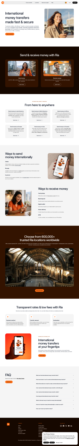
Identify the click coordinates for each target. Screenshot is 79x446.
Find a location (39, 290)
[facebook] (63, 426)
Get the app (42, 355)
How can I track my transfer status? (44, 408)
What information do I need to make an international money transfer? (52, 383)
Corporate (20, 431)
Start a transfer (10, 34)
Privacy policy (41, 425)
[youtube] (68, 426)
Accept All (46, 442)
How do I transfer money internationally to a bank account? (49, 404)
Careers (19, 428)
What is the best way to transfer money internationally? (49, 400)
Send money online (22, 430)
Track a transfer (29, 2)
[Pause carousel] (71, 250)
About (19, 425)
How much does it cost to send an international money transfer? (51, 379)
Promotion (40, 430)
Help (52, 2)
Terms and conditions (42, 428)
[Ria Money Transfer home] (2, 2)
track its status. (18, 165)
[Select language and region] (66, 3)
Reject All (52, 442)
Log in (70, 2)
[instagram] (61, 426)
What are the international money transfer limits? (47, 375)
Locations (37, 2)
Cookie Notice (41, 427)
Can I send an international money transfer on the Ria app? (49, 387)
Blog (19, 427)
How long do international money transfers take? (47, 396)
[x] (66, 426)
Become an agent (45, 2)
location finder (26, 177)
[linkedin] (71, 426)
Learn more (21, 84)
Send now (15, 120)
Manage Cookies (59, 442)
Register (75, 2)
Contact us (9, 381)
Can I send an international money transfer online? (47, 392)
